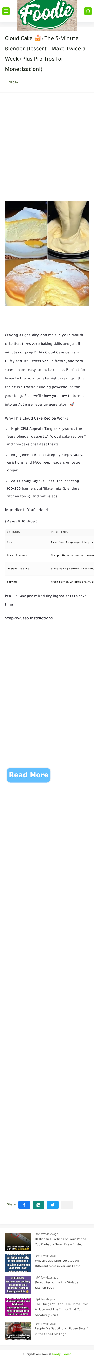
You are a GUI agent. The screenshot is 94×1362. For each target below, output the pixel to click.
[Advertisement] (47, 148)
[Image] (18, 1242)
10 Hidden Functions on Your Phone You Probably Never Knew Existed (60, 1242)
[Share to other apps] (67, 1205)
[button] (24, 1205)
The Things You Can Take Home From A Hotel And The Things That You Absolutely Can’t (62, 1310)
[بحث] (88, 11)
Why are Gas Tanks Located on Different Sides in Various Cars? (57, 1264)
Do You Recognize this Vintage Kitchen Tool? (56, 1285)
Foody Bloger (61, 1354)
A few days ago (48, 1234)
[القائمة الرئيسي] (6, 11)
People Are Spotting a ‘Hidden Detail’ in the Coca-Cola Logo (61, 1331)
